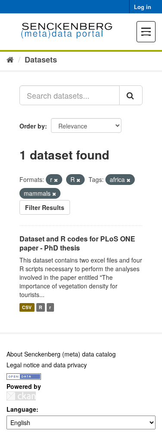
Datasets (41, 59)
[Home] (10, 59)
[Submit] (131, 95)
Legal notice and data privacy (46, 364)
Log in (142, 7)
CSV (27, 307)
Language (21, 409)
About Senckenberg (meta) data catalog (61, 354)
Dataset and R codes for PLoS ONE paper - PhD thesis (77, 243)
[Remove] (56, 179)
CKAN (21, 395)
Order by (32, 126)
